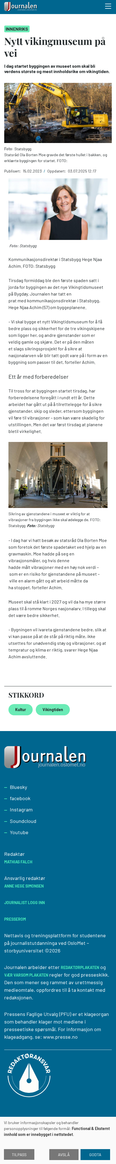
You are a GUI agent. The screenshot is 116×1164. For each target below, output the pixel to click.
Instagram (21, 809)
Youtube (19, 832)
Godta (95, 1154)
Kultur (20, 709)
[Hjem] (21, 7)
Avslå (64, 1154)
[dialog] (58, 1140)
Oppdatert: (57, 171)
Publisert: (13, 171)
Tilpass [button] (19, 1154)
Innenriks (17, 28)
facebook (20, 798)
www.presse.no (60, 1037)
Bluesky (18, 787)
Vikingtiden (53, 709)
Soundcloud (23, 821)
